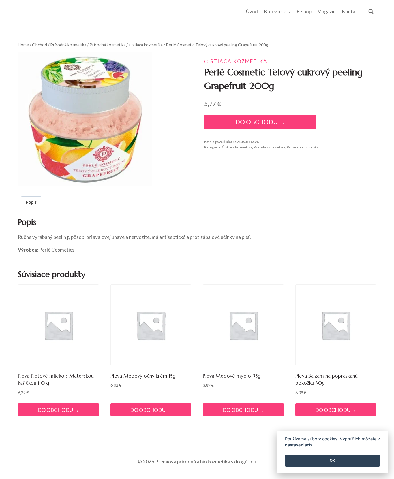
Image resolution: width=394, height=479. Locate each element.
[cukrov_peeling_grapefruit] (85, 119)
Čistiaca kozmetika (235, 61)
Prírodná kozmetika (269, 147)
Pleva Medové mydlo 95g (231, 376)
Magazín (326, 11)
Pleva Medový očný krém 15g (142, 376)
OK (332, 460)
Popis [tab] (31, 202)
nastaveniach (298, 445)
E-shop (304, 11)
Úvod (252, 11)
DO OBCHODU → (260, 122)
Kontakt (351, 11)
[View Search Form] (371, 11)
